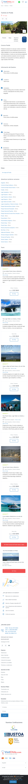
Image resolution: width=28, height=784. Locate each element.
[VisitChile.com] (11, 752)
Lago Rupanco (4, 199)
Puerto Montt (4, 218)
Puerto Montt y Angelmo (6, 220)
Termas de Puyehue (5, 237)
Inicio (2, 5)
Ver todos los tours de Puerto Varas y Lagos (14, 544)
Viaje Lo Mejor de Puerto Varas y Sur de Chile (13, 562)
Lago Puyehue (4, 194)
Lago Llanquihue (5, 192)
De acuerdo (13, 781)
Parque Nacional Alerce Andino (8, 206)
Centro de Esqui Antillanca (7, 185)
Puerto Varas (4, 225)
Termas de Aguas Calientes (7, 234)
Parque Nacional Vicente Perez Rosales (10, 213)
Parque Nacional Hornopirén (7, 208)
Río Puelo (3, 230)
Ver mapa (5, 15)
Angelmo (3, 182)
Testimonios (4, 652)
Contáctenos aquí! (5, 657)
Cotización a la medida (6, 662)
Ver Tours (14, 570)
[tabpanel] (14, 258)
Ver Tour (14, 293)
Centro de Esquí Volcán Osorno (8, 187)
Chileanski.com (4, 691)
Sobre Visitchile (4, 655)
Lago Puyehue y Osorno (6, 197)
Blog (2, 677)
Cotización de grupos (6, 660)
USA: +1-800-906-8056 (11, 629)
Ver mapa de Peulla (6, 172)
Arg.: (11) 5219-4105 (10, 631)
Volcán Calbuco (4, 239)
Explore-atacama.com (6, 694)
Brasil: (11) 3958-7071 (11, 633)
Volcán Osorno (4, 241)
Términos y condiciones (6, 665)
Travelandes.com (5, 689)
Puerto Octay (4, 223)
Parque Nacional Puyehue (7, 211)
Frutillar (2, 189)
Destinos (6, 5)
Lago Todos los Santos (6, 201)
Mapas (2, 682)
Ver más (20, 779)
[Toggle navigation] (26, 2)
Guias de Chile (4, 674)
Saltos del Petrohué (5, 232)
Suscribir (4, 715)
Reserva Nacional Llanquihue (8, 227)
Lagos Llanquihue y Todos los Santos (9, 204)
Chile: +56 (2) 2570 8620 (11, 628)
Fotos (2, 679)
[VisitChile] (7, 2)
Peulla (2, 215)
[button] (23, 2)
